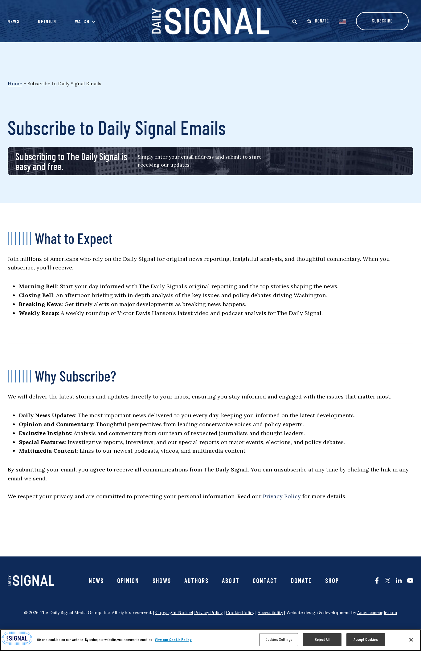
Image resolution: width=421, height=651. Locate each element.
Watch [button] (82, 21)
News (13, 21)
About (230, 580)
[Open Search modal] (295, 21)
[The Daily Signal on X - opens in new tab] (387, 580)
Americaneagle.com (377, 612)
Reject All (322, 639)
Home (15, 83)
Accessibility (270, 612)
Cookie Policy (240, 612)
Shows (162, 580)
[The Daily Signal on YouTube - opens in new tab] (410, 580)
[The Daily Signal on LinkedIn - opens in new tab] (398, 580)
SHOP (332, 580)
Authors (196, 580)
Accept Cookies (366, 639)
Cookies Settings (278, 639)
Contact (265, 580)
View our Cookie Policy (173, 639)
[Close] (411, 639)
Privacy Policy (282, 496)
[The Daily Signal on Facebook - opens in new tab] (377, 580)
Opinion (47, 21)
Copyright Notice (173, 612)
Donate (301, 580)
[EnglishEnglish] (342, 21)
